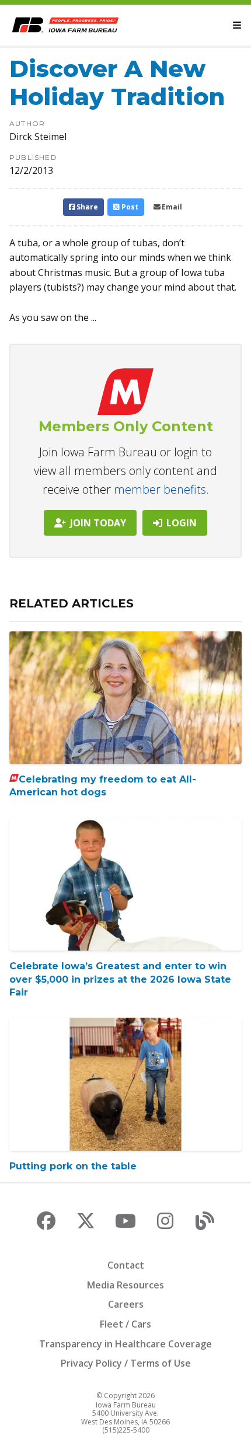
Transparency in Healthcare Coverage (125, 1343)
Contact (125, 1265)
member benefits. (161, 489)
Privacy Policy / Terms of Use (126, 1363)
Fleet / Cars (125, 1324)
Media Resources (125, 1285)
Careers (126, 1304)
